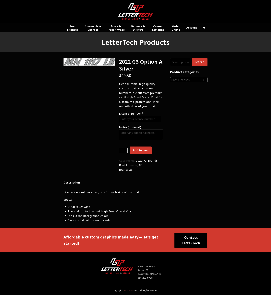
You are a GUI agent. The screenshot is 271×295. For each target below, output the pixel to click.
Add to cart (141, 150)
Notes (130, 127)
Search (199, 62)
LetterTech (128, 290)
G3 (141, 165)
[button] (203, 27)
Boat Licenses (128, 165)
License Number (131, 113)
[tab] (72, 182)
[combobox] (188, 79)
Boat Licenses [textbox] (188, 80)
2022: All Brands (147, 160)
